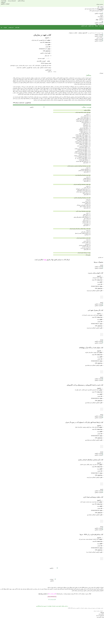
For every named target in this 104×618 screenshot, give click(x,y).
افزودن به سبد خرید (41, 58)
